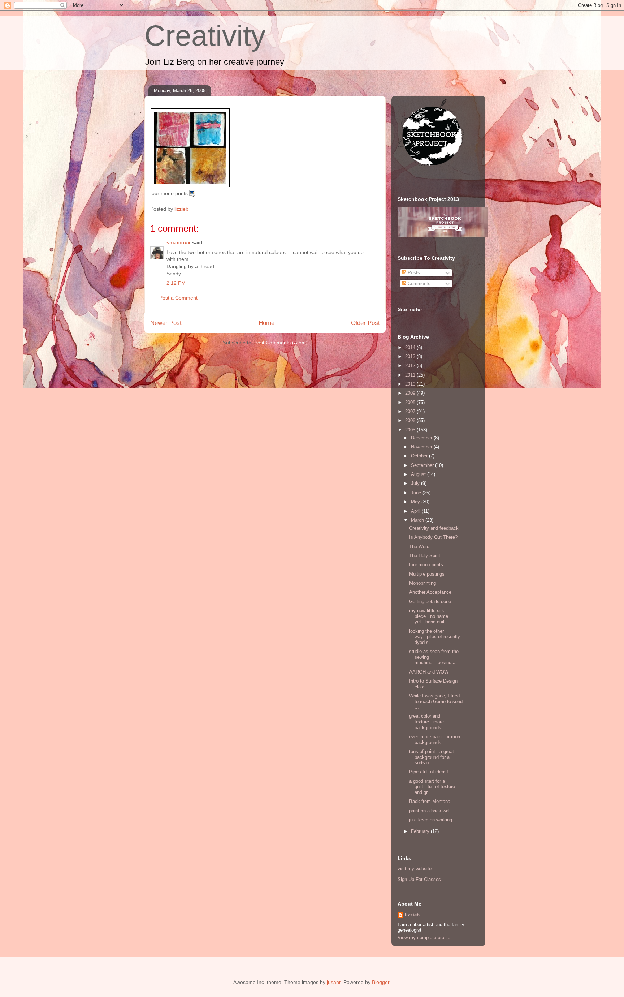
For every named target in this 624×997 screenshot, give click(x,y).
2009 (411, 393)
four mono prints (427, 564)
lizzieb (412, 915)
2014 (411, 347)
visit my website (415, 868)
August (419, 474)
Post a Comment (178, 298)
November (422, 447)
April (416, 511)
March (418, 520)
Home (266, 322)
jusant (334, 982)
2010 (411, 384)
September (423, 465)
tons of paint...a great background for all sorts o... (431, 757)
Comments (418, 283)
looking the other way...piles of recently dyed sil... (434, 636)
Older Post (365, 322)
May (416, 501)
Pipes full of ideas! (429, 771)
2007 (411, 411)
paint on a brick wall (430, 810)
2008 (411, 402)
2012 (411, 365)
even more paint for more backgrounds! (435, 739)
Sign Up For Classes (419, 879)
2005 (411, 430)
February (421, 831)
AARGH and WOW (428, 672)
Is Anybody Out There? (433, 537)
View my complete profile (424, 937)
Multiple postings (427, 574)
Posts (413, 272)
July (416, 483)
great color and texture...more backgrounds (426, 721)
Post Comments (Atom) (281, 342)
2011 (411, 375)
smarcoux (178, 242)
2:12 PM (176, 283)
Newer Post (166, 322)
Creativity (204, 36)
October (420, 456)
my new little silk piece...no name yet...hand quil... (428, 616)
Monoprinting (422, 583)
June (416, 492)
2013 (411, 356)
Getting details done (430, 601)
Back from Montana (429, 801)
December (422, 438)
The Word (420, 546)
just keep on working (430, 819)
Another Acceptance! (431, 592)
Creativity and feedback (434, 528)
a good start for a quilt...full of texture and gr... (432, 786)
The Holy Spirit (425, 555)
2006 (411, 420)
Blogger (380, 982)
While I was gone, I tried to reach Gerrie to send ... (436, 701)
